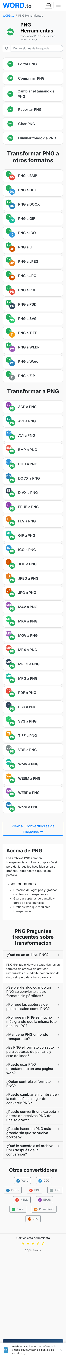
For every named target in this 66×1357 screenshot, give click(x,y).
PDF (35, 1190)
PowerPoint (44, 1209)
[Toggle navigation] (58, 5)
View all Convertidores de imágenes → (33, 829)
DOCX (13, 1190)
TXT (55, 1190)
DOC (44, 1180)
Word (23, 1180)
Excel (18, 1209)
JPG (33, 1218)
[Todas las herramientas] (48, 5)
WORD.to (8, 15)
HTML (22, 1199)
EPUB (45, 1199)
